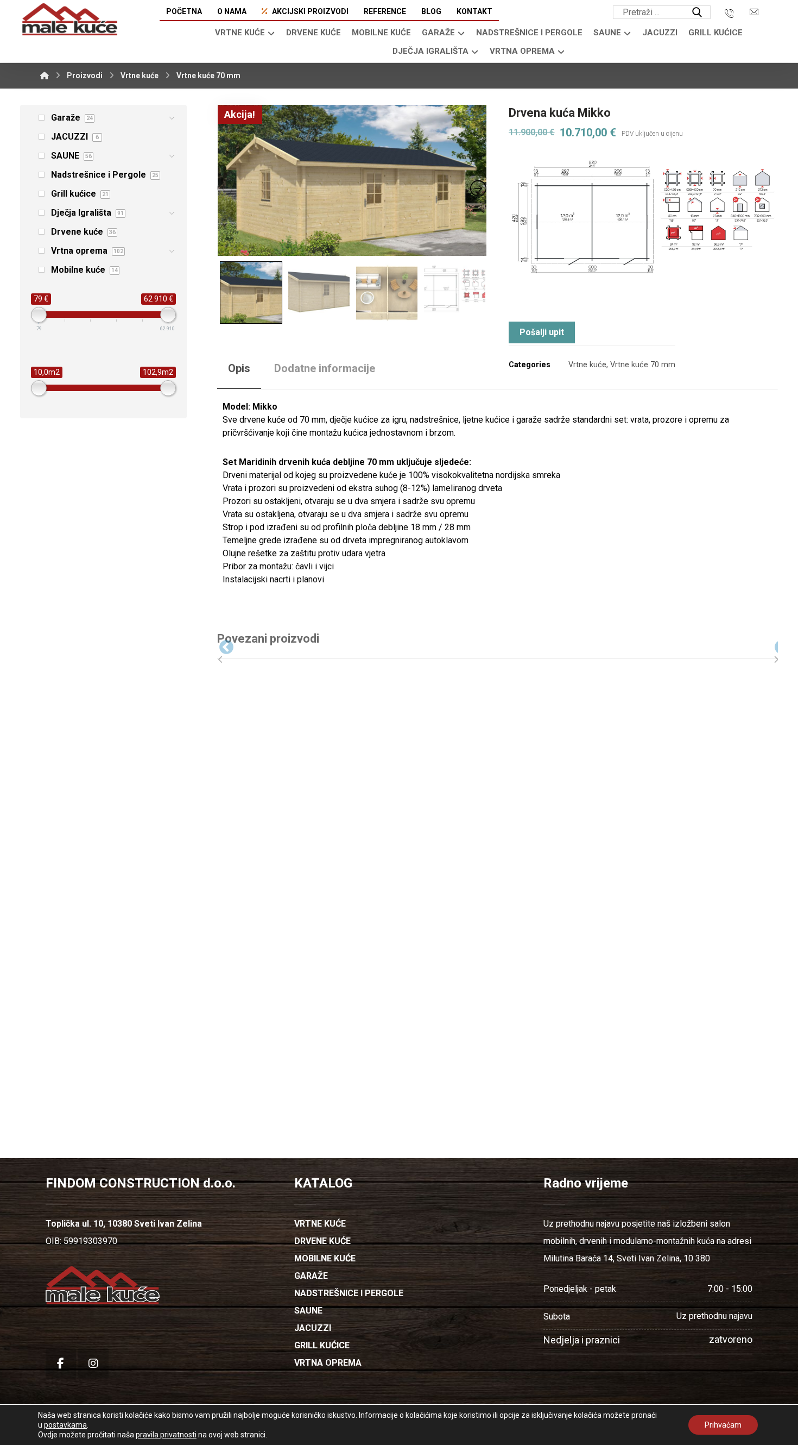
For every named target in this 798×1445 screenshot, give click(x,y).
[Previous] (218, 644)
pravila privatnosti (166, 1434)
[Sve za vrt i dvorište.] (70, 19)
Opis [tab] (239, 368)
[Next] (773, 644)
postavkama (65, 1425)
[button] (697, 12)
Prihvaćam (723, 1425)
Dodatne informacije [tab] (324, 368)
